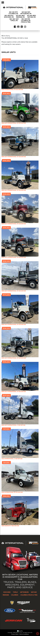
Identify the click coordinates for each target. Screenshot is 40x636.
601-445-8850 (31, 15)
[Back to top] (38, 634)
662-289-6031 (9, 15)
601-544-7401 (26, 12)
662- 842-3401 (14, 19)
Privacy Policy (14, 634)
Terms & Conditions (24, 634)
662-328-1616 (26, 19)
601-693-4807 (20, 15)
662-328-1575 (13, 12)
